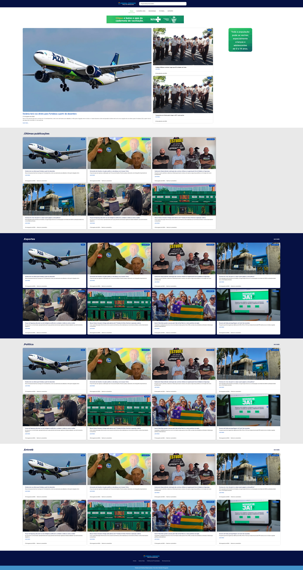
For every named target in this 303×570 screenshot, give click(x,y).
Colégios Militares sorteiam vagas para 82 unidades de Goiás (170, 67)
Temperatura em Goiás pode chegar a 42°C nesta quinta (169, 115)
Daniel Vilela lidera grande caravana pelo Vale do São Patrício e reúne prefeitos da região (176, 323)
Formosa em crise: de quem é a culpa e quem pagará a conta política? (42, 217)
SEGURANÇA (152, 11)
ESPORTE (170, 11)
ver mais (276, 239)
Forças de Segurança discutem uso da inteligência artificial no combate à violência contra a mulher (115, 217)
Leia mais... (26, 123)
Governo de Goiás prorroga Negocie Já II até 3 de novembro (234, 323)
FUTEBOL (162, 11)
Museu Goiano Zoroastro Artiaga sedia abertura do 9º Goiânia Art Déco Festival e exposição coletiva (180, 217)
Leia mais (27, 175)
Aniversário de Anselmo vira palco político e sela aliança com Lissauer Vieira (109, 171)
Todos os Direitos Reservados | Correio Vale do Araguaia (151, 568)
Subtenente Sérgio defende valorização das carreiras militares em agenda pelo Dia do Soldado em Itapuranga (182, 171)
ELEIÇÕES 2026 (141, 11)
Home (131, 11)
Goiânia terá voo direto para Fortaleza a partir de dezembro (50, 114)
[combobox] (162, 3)
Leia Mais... (157, 69)
